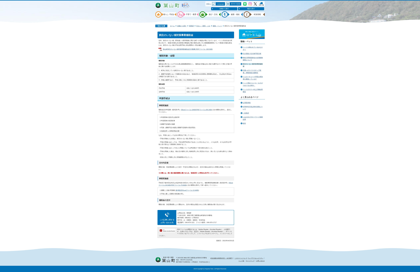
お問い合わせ (260, 261)
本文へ (208, 4)
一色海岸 (246, 113)
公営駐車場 (246, 103)
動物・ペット (217, 26)
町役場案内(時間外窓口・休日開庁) (222, 258)
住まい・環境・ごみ (203, 26)
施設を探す (251, 9)
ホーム (172, 26)
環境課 (191, 26)
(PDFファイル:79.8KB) (178, 185)
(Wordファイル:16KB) (188, 110)
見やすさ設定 (235, 4)
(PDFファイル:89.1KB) (204, 110)
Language (220, 4)
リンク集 (241, 261)
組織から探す (224, 9)
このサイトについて (240, 258)
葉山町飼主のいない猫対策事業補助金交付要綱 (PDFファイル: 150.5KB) (188, 49)
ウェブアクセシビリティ (255, 258)
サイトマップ (250, 261)
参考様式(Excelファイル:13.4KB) (187, 190)
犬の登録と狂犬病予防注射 (252, 53)
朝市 (244, 123)
